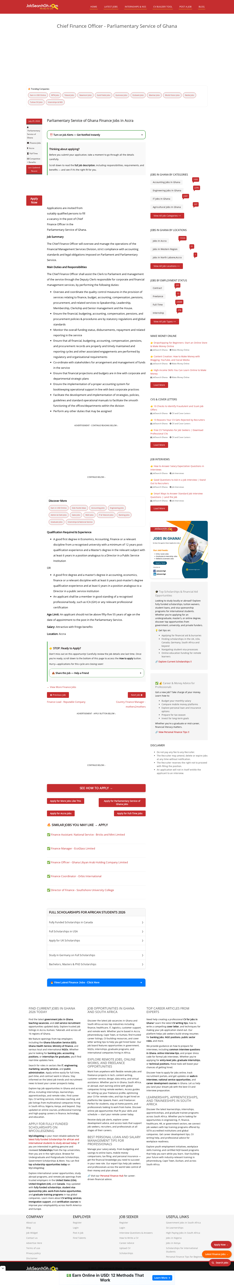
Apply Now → (221, 1244)
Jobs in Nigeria (174, 1237)
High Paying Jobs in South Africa (183, 1232)
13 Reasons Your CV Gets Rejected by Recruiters (179, 419)
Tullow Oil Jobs (36, 102)
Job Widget (32, 1232)
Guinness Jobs (121, 95)
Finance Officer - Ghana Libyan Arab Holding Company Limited (89, 862)
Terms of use (33, 1248)
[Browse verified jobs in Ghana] (179, 549)
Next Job (136, 694)
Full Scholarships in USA (96, 931)
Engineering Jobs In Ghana (167, 190)
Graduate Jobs (56, 522)
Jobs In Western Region (165, 249)
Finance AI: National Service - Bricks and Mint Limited (88, 834)
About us (31, 1222)
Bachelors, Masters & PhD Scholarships (96, 964)
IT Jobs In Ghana (161, 198)
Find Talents (79, 1237)
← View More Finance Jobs (61, 687)
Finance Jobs (35, 143)
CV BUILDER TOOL (162, 6)
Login (76, 1227)
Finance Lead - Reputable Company (66, 701)
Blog (28, 1227)
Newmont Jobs (85, 95)
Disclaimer (32, 1258)
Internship (158, 312)
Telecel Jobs (69, 95)
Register (77, 1222)
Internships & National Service (80, 522)
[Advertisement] (117, 56)
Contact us (32, 1237)
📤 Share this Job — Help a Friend (96, 673)
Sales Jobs (76, 515)
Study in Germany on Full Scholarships (96, 955)
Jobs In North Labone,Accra (167, 257)
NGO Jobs (89, 515)
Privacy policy (33, 1253)
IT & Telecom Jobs (106, 515)
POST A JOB (185, 6)
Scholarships (126, 1253)
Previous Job (59, 694)
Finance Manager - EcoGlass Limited (73, 848)
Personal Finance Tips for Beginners (185, 1256)
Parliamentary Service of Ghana (33, 134)
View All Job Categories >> (167, 215)
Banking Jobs (124, 515)
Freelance (158, 296)
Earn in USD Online (38, 95)
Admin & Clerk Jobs (59, 515)
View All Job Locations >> (167, 266)
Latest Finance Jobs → (216, 1254)
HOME (93, 6)
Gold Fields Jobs (103, 95)
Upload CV (124, 1248)
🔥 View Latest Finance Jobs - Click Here (74, 982)
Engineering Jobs (117, 508)
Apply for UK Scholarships (96, 940)
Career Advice (126, 1243)
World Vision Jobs (172, 95)
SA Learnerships (174, 1227)
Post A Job (78, 1232)
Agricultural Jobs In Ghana (167, 207)
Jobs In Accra (160, 240)
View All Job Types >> (165, 321)
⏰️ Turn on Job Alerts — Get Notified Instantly (96, 134)
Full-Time (34, 153)
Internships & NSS (55, 102)
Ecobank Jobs (138, 95)
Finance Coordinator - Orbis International (76, 876)
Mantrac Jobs (154, 95)
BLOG (202, 6)
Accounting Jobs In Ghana (166, 182)
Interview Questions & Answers (136, 1232)
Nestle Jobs (189, 95)
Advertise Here (34, 1243)
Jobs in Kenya (173, 1243)
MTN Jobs (55, 95)
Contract (157, 288)
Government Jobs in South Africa (183, 1222)
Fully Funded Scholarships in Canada (96, 922)
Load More (159, 384)
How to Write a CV (128, 1237)
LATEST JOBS (111, 6)
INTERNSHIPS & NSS (135, 6)
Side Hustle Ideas (79, 508)
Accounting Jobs (98, 508)
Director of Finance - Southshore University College (82, 890)
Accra (31, 148)
